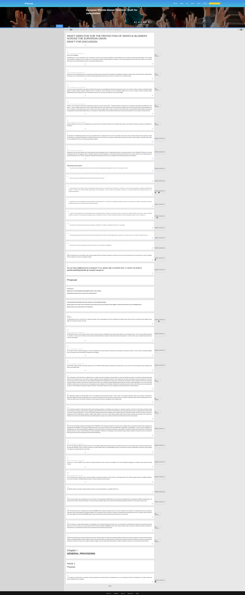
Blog (187, 3)
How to (192, 3)
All (71, 29)
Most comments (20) (83, 29)
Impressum (116, 593)
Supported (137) (109, 29)
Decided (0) (98, 29)
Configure (152, 63)
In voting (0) (103, 29)
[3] (135, 427)
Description (52, 26)
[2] (138, 385)
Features (175, 3)
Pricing (181, 3)
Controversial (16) (91, 29)
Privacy (137, 593)
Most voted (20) (76, 29)
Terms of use (130, 593)
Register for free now (214, 3)
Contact (199, 3)
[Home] (28, 3)
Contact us (108, 593)
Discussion (59, 26)
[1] (103, 61)
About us (123, 593)
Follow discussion (143, 24)
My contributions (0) (117, 29)
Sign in (205, 3)
